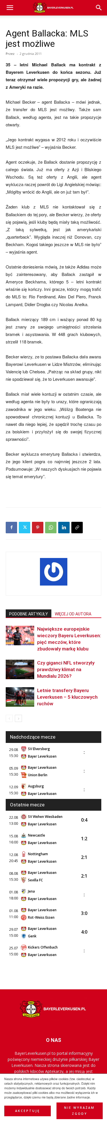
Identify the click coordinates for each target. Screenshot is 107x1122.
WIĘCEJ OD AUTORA (73, 614)
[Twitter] (24, 527)
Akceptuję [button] (27, 1111)
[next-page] (18, 718)
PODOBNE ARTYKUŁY (28, 614)
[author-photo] (53, 585)
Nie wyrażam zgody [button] (79, 1111)
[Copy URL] (77, 527)
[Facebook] (11, 527)
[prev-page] (9, 718)
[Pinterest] (37, 527)
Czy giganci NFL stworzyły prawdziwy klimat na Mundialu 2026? (65, 669)
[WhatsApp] (50, 527)
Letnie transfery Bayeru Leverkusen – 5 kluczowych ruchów (67, 697)
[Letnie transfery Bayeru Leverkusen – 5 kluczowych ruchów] (20, 697)
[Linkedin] (64, 527)
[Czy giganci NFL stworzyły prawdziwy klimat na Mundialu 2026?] (20, 669)
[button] (99, 8)
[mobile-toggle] (10, 8)
